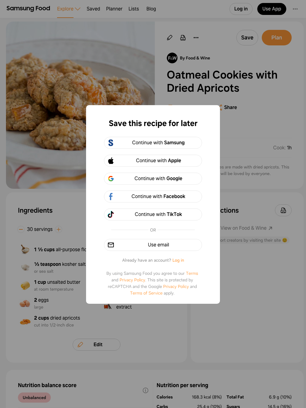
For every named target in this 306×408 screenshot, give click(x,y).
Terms (192, 273)
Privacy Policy (132, 280)
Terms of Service (146, 293)
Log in (178, 260)
